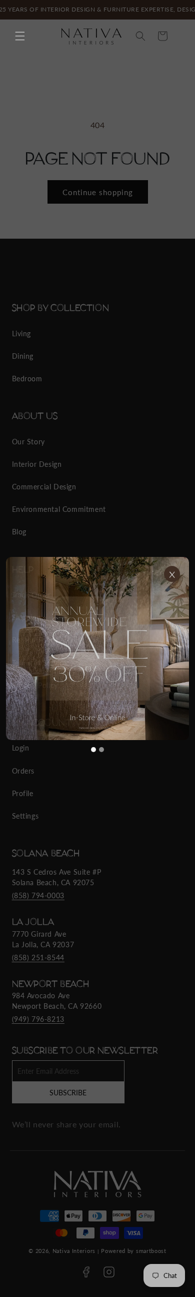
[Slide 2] (101, 749)
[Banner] (97, 648)
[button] (20, 36)
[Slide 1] (93, 749)
